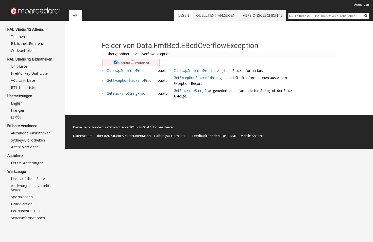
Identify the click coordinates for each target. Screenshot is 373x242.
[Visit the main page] (34, 11)
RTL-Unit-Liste (23, 87)
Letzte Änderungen (27, 162)
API (75, 15)
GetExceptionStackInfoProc (129, 80)
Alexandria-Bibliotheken (30, 133)
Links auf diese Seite (28, 178)
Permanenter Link (25, 210)
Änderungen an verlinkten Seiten (32, 187)
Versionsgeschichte (262, 15)
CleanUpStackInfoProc (125, 70)
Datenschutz (82, 135)
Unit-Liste (19, 66)
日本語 (16, 117)
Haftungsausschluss (169, 135)
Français (18, 110)
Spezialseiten (22, 196)
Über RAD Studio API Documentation (123, 135)
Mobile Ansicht (252, 135)
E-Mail (232, 135)
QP (224, 135)
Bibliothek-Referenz (27, 43)
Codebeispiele (23, 50)
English (17, 103)
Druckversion (21, 203)
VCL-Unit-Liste (23, 80)
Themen (18, 36)
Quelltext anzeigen (215, 15)
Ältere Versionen (25, 147)
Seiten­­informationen (28, 217)
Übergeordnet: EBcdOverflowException (139, 53)
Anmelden (361, 4)
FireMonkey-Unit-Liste (29, 73)
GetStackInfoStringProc (126, 93)
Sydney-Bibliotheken (28, 140)
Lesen (183, 15)
